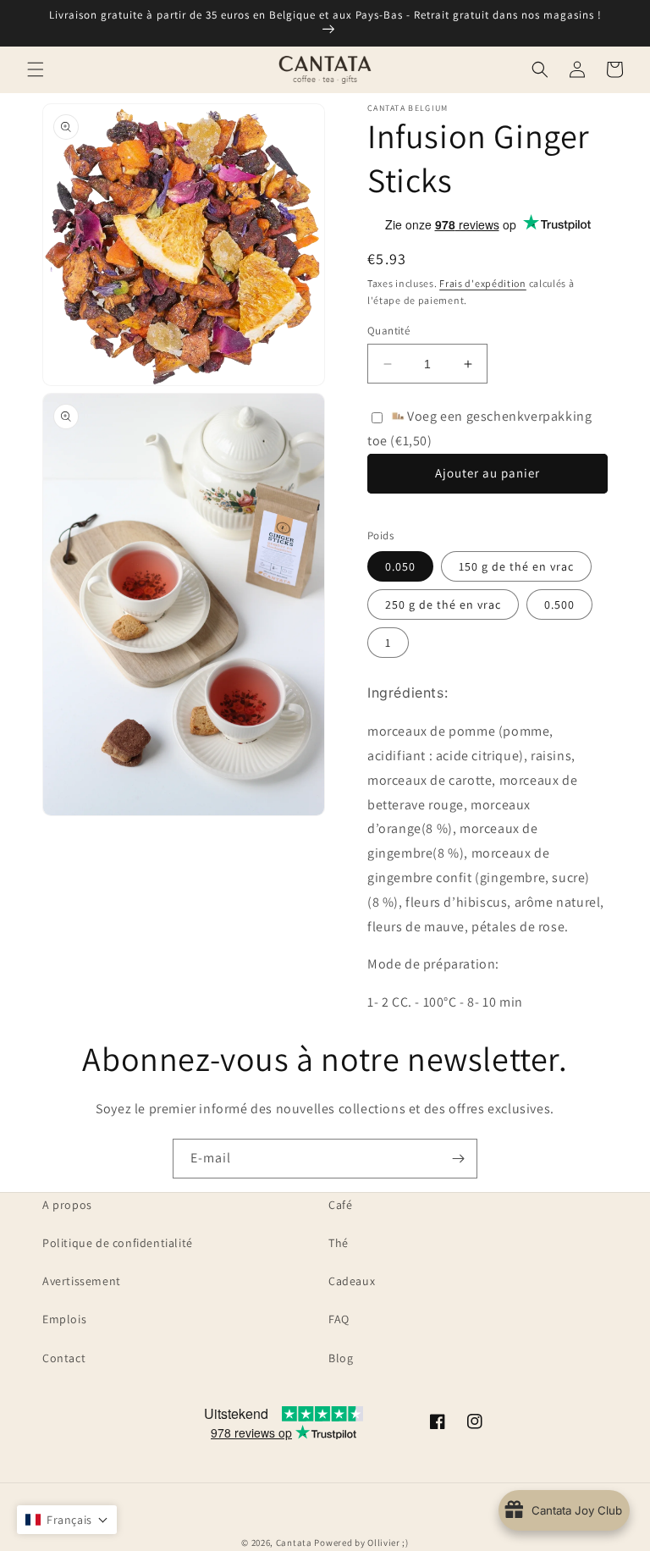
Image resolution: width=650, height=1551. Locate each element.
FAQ (339, 1319)
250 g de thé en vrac (443, 604)
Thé (338, 1242)
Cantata (294, 1542)
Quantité (388, 330)
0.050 (400, 566)
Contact (63, 1358)
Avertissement (81, 1281)
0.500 (559, 604)
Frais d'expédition (482, 283)
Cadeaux (351, 1281)
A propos (67, 1204)
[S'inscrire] (457, 1158)
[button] (35, 69)
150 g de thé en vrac (516, 566)
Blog (340, 1358)
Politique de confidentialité (117, 1242)
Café (340, 1204)
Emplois (64, 1319)
